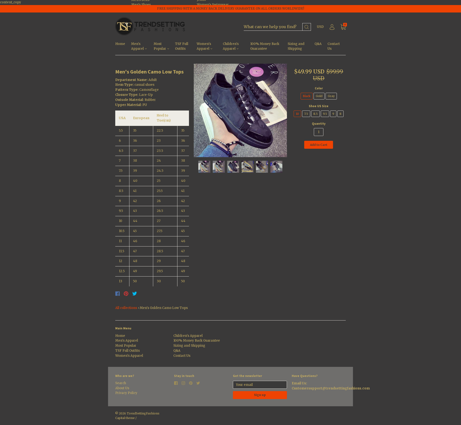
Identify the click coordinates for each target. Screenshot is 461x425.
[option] (240, 110)
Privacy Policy (126, 393)
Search (120, 383)
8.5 (315, 114)
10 (297, 114)
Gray (331, 96)
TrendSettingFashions (143, 413)
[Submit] (306, 27)
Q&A (318, 44)
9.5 (325, 114)
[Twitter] (134, 293)
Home (120, 44)
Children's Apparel (231, 46)
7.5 (306, 114)
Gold (319, 96)
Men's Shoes (141, 5)
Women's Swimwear (213, 5)
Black (306, 96)
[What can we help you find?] (277, 27)
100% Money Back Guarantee (264, 46)
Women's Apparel (204, 46)
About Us (122, 388)
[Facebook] (117, 293)
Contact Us (334, 46)
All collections (126, 308)
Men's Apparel (138, 46)
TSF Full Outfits (181, 46)
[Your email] (260, 385)
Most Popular (160, 46)
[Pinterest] (126, 293)
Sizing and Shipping (296, 46)
